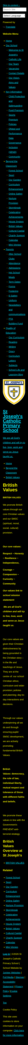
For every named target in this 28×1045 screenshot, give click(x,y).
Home (9, 463)
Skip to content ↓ (11, 5)
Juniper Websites (12, 972)
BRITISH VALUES (15, 863)
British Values (13, 477)
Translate (10, 27)
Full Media (8, 977)
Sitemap (19, 977)
